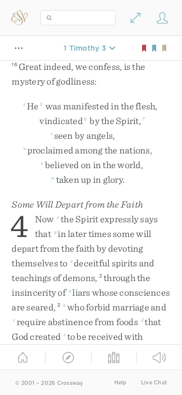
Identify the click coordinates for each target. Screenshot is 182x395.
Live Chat (154, 382)
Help (120, 382)
